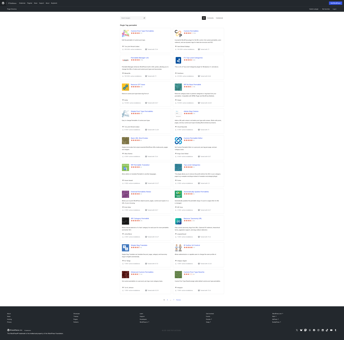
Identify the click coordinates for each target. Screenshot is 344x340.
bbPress (275, 319)
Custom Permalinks (191, 31)
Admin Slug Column (191, 111)
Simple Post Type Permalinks (142, 111)
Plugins (75, 319)
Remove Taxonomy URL (193, 218)
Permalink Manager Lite (140, 58)
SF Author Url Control (192, 245)
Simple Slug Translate (139, 245)
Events (208, 316)
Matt (274, 316)
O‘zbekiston (27, 330)
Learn (141, 313)
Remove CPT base (138, 84)
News (8, 316)
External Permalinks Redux (141, 192)
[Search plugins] (144, 18)
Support (142, 316)
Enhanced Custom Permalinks (142, 272)
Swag (208, 322)
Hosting (9, 319)
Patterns (75, 322)
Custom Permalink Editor (193, 138)
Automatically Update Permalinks (196, 192)
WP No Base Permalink (192, 84)
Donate (209, 319)
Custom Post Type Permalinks (142, 31)
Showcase (76, 313)
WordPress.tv (144, 322)
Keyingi (178, 300)
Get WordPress (336, 3)
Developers (143, 319)
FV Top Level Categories (193, 58)
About (9, 313)
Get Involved (210, 313)
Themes (75, 316)
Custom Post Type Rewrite (194, 272)
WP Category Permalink (140, 218)
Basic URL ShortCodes (139, 138)
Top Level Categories (192, 165)
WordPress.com (277, 313)
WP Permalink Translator (140, 165)
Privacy (9, 322)
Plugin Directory (12, 9)
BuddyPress (276, 322)
